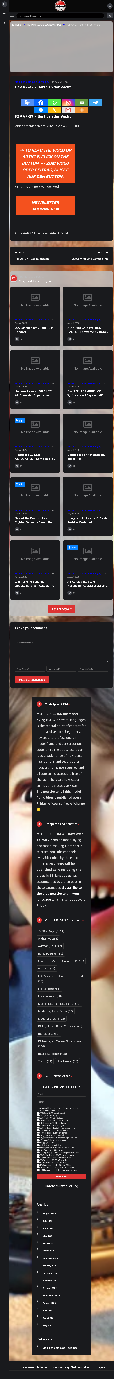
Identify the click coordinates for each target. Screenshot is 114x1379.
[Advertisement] (62, 49)
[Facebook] (41, 102)
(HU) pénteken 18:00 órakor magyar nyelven (58, 1138)
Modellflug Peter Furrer (55, 1011)
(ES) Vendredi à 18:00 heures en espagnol (57, 1128)
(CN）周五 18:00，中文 (49, 1115)
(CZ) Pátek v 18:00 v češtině (51, 1118)
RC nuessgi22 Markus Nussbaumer (59, 1043)
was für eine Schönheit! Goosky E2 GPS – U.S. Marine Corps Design (35, 585)
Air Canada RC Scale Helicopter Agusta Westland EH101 (87, 585)
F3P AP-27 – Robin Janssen (32, 258)
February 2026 (50, 1258)
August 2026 (49, 1213)
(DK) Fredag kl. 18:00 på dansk (52, 1123)
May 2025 (47, 1325)
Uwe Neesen (67, 1061)
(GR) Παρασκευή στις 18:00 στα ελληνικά (57, 1167)
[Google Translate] (27, 102)
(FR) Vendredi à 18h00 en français (53, 1133)
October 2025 (50, 1288)
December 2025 (50, 1273)
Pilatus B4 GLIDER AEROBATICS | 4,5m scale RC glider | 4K (34, 459)
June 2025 (48, 1318)
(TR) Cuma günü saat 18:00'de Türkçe (55, 1165)
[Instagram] (68, 102)
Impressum (25, 1367)
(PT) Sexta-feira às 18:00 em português (56, 1155)
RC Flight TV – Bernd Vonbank (60, 1026)
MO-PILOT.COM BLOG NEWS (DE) (44, 24)
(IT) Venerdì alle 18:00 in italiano (53, 1140)
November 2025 (51, 1280)
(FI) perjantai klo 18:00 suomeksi (53, 1130)
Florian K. (46, 968)
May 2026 (47, 1236)
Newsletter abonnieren (45, 205)
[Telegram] (95, 102)
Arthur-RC (48, 938)
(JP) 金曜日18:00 (46, 1143)
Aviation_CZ (50, 946)
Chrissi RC (47, 961)
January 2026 (49, 1265)
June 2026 (48, 1228)
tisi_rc (45, 1061)
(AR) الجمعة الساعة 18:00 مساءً (52, 1113)
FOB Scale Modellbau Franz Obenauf (60, 978)
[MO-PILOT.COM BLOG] (60, 5)
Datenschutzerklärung (61, 1186)
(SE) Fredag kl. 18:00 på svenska (53, 1160)
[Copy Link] (54, 110)
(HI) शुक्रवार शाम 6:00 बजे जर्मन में (51, 1135)
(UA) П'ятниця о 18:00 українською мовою (58, 1170)
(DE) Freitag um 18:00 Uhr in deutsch (55, 1120)
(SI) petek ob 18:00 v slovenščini (53, 1162)
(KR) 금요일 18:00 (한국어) (50, 1145)
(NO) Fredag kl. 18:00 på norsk (52, 1150)
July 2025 (47, 1310)
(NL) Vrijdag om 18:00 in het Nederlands (56, 1148)
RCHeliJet (48, 1033)
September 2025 (51, 1295)
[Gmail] (68, 110)
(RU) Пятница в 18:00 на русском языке (56, 1157)
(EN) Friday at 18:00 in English (52, 1125)
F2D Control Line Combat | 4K (89, 258)
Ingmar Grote (49, 988)
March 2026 (48, 1251)
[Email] (81, 102)
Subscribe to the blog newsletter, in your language (59, 893)
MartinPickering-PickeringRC (59, 1003)
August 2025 (49, 1303)
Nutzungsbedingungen (88, 1367)
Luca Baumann (50, 996)
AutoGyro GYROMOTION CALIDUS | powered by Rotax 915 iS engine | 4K (87, 332)
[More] (81, 110)
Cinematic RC (73, 961)
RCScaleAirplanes (52, 1053)
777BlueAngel (51, 931)
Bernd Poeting (50, 953)
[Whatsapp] (54, 102)
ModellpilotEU (51, 1018)
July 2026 (47, 1221)
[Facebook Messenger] (41, 110)
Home (17, 24)
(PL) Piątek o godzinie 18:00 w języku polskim (59, 1153)
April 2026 (48, 1243)
